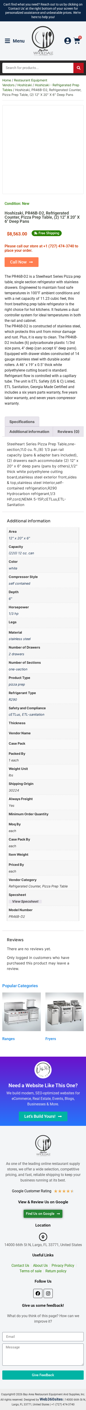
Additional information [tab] (29, 431)
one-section (18, 669)
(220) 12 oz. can (21, 553)
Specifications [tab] (22, 421)
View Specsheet (25, 901)
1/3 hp (14, 613)
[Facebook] (37, 1293)
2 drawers (16, 654)
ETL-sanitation (33, 714)
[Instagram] (48, 1293)
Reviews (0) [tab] (69, 431)
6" (10, 599)
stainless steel (20, 639)
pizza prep (17, 684)
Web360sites (51, 1399)
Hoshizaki (24, 85)
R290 (13, 699)
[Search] (78, 68)
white (13, 568)
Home (6, 80)
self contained (19, 583)
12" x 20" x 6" (19, 538)
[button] (47, 233)
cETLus (14, 714)
